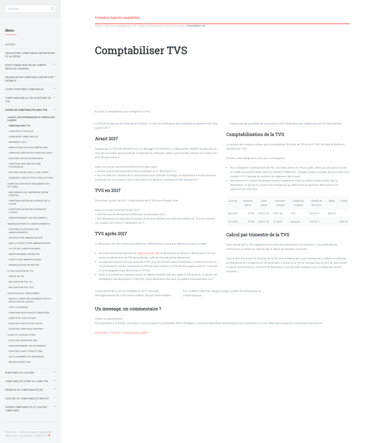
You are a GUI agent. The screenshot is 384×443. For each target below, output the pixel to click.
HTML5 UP (40, 435)
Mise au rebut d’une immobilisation (29, 243)
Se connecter (26, 435)
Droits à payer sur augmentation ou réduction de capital (30, 300)
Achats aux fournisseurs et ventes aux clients (161, 25)
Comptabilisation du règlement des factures (29, 185)
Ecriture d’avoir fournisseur (26, 158)
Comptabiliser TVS (19, 125)
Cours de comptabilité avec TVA (120, 25)
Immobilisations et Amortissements (29, 224)
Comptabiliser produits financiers (29, 312)
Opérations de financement (24, 293)
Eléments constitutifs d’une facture (31, 177)
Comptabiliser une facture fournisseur (25, 165)
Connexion (101, 332)
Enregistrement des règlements (28, 218)
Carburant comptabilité (23, 136)
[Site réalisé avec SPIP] (49, 435)
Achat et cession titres (22, 335)
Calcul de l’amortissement (24, 248)
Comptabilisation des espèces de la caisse (30, 202)
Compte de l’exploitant (22, 318)
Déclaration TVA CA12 (21, 287)
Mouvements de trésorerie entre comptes (28, 194)
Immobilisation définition (24, 265)
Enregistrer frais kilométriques (28, 147)
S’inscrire (115, 332)
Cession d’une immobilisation (26, 238)
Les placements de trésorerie (26, 356)
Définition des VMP (20, 362)
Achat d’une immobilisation (25, 259)
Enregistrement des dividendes (27, 346)
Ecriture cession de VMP (23, 340)
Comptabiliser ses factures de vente (30, 153)
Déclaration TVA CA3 (21, 281)
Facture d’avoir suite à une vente (29, 172)
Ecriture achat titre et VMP (26, 351)
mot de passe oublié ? (135, 332)
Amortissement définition (24, 254)
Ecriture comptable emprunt (26, 329)
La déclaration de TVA (21, 271)
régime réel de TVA (148, 253)
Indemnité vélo (18, 142)
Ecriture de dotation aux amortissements (24, 231)
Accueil (98, 25)
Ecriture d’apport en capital (26, 323)
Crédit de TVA (16, 276)
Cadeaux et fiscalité (21, 131)
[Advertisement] (185, 88)
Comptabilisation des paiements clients (27, 211)
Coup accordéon (18, 307)
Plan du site (11, 435)
